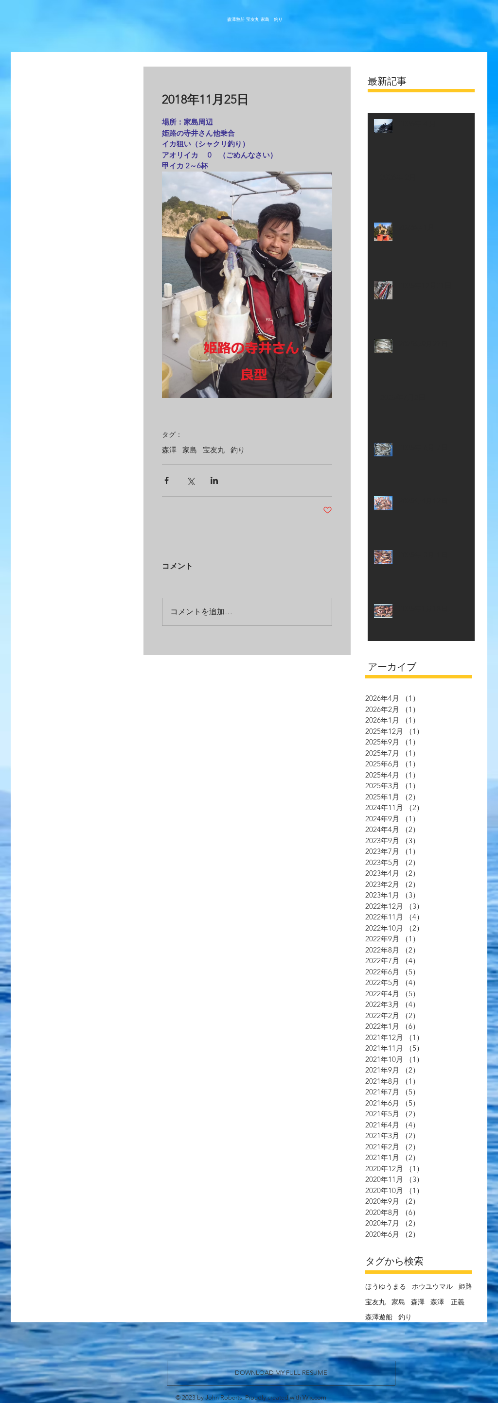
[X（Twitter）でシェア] (190, 480)
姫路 (465, 1286)
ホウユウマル (432, 1286)
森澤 (169, 450)
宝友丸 (214, 450)
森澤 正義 (447, 1302)
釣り (238, 450)
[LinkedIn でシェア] (214, 480)
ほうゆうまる (385, 1286)
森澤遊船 (378, 1317)
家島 (189, 450)
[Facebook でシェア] (166, 480)
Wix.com (314, 1397)
